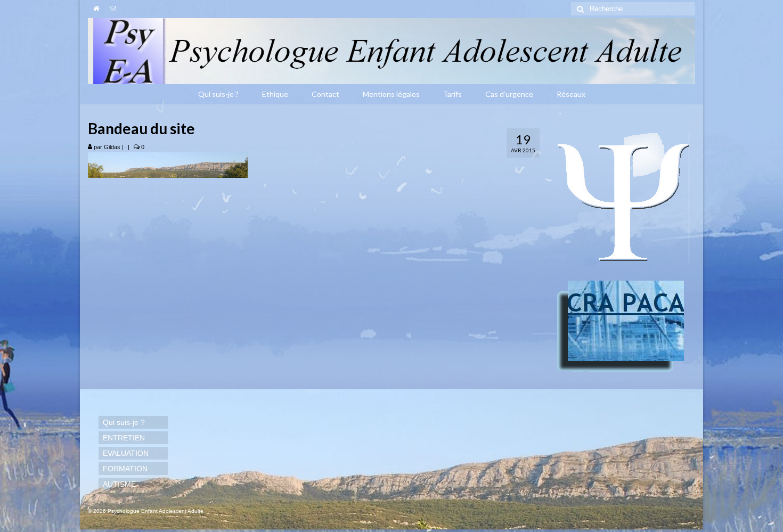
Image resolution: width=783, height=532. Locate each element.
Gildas (112, 147)
